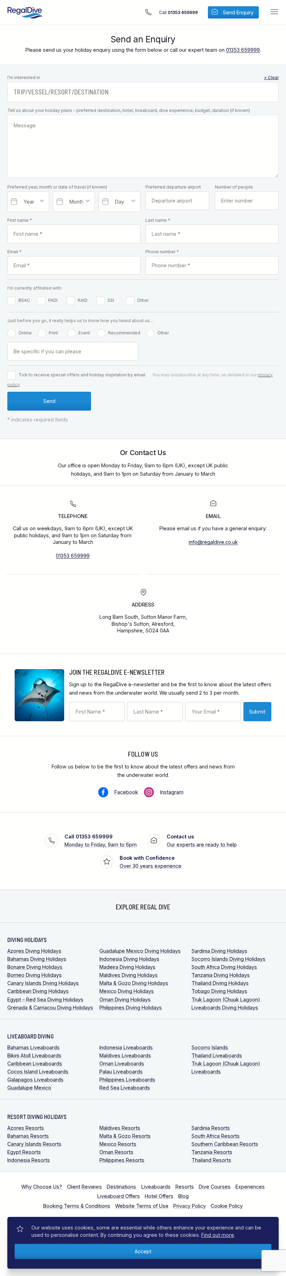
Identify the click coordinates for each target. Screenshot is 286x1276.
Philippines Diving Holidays (130, 1008)
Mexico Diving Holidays (126, 991)
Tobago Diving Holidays (219, 991)
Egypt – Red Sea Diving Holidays (45, 999)
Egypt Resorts (24, 1152)
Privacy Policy (189, 1206)
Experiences (250, 1187)
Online (25, 332)
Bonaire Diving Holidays (34, 967)
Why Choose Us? (41, 1187)
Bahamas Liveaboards (33, 1047)
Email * (14, 251)
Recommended (124, 332)
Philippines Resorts (121, 1160)
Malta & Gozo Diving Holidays (133, 983)
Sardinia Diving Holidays (219, 951)
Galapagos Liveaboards (35, 1080)
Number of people (234, 187)
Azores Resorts (25, 1128)
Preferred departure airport (173, 187)
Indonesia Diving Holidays (129, 959)
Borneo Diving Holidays (34, 975)
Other (143, 300)
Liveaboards (156, 1187)
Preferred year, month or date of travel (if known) (57, 187)
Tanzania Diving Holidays (220, 975)
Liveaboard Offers (118, 1196)
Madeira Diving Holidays (127, 967)
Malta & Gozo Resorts (125, 1136)
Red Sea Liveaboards (124, 1088)
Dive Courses (215, 1187)
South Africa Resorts (215, 1136)
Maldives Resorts (119, 1128)
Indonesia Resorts (28, 1160)
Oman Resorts (116, 1152)
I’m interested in (143, 77)
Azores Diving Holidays (34, 951)
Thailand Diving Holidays (220, 983)
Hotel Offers (159, 1196)
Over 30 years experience (150, 862)
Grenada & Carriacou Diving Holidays (50, 1008)
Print (53, 332)
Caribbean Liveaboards (34, 1063)
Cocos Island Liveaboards (37, 1072)
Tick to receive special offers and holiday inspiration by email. (82, 374)
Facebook (126, 792)
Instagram (171, 792)
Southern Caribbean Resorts (224, 1144)
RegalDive (25, 13)
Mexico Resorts (117, 1144)
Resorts (184, 1187)
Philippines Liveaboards (127, 1080)
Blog (183, 1196)
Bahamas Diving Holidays (36, 959)
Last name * (157, 220)
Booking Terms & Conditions (76, 1206)
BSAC (24, 300)
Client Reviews (84, 1187)
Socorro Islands (209, 1047)
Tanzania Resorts (211, 1152)
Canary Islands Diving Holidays (43, 983)
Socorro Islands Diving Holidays (228, 959)
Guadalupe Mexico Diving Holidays (140, 951)
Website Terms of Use (141, 1206)
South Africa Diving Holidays (224, 967)
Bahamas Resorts (28, 1136)
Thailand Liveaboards (216, 1055)
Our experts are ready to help (202, 841)
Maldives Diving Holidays (128, 975)
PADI (53, 300)
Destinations (121, 1187)
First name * (19, 220)
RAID (83, 300)
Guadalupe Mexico (29, 1088)
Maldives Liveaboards (125, 1055)
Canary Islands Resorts (34, 1144)
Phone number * (162, 251)
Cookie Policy (227, 1206)
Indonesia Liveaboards (126, 1047)
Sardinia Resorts (210, 1128)
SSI (110, 300)
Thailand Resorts (211, 1160)
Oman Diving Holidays (125, 999)
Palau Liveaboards (121, 1072)
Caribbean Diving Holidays (38, 991)
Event (84, 332)
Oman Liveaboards (121, 1063)
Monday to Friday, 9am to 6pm (101, 841)
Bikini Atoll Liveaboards (34, 1055)
